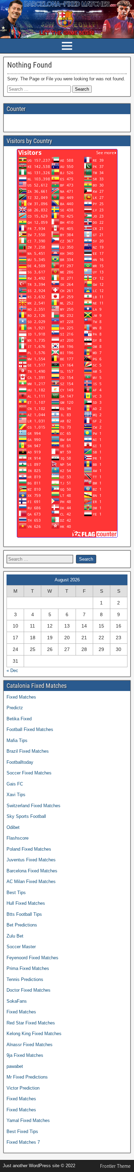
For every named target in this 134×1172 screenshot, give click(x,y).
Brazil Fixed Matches (28, 751)
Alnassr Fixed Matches (30, 1044)
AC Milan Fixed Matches (31, 881)
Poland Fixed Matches (29, 849)
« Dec (12, 670)
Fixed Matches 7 (23, 1142)
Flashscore (18, 838)
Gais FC (15, 784)
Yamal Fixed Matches (28, 1120)
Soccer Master (21, 946)
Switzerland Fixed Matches (33, 805)
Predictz (15, 707)
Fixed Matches (21, 697)
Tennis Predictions (25, 979)
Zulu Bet (15, 936)
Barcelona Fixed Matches (32, 870)
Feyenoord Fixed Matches (32, 957)
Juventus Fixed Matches (31, 859)
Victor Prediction (23, 1088)
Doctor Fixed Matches (29, 990)
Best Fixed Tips (22, 1131)
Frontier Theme (115, 1166)
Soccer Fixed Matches (29, 772)
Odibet (13, 827)
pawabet (15, 1066)
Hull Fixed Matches (26, 903)
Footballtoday (20, 762)
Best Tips (16, 892)
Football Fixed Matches (30, 729)
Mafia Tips (17, 740)
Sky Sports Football (26, 816)
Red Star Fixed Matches (31, 1022)
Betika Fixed (19, 718)
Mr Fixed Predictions (27, 1077)
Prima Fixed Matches (28, 968)
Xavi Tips (16, 794)
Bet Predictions (22, 925)
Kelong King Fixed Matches (34, 1033)
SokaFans (17, 1001)
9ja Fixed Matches (25, 1055)
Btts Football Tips (24, 914)
